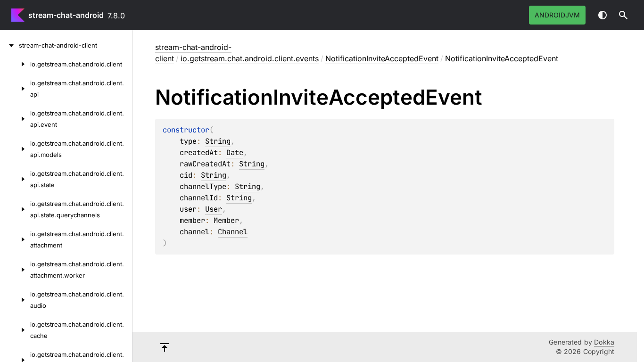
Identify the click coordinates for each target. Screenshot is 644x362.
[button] (623, 15)
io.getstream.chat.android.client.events (250, 58)
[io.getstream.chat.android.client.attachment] (15, 239)
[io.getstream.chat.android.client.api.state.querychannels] (15, 209)
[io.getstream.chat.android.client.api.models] (15, 149)
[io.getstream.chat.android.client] (15, 64)
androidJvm (557, 15)
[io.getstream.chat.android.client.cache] (15, 330)
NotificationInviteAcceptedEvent (381, 58)
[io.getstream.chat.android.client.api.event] (15, 119)
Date (234, 152)
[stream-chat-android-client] (9, 45)
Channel (233, 232)
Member (226, 220)
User (213, 209)
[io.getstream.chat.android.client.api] (15, 89)
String (218, 141)
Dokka (604, 342)
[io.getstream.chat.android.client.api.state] (15, 179)
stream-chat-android (66, 15)
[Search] (623, 15)
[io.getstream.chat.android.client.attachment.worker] (15, 270)
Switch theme (602, 15)
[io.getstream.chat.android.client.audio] (15, 300)
